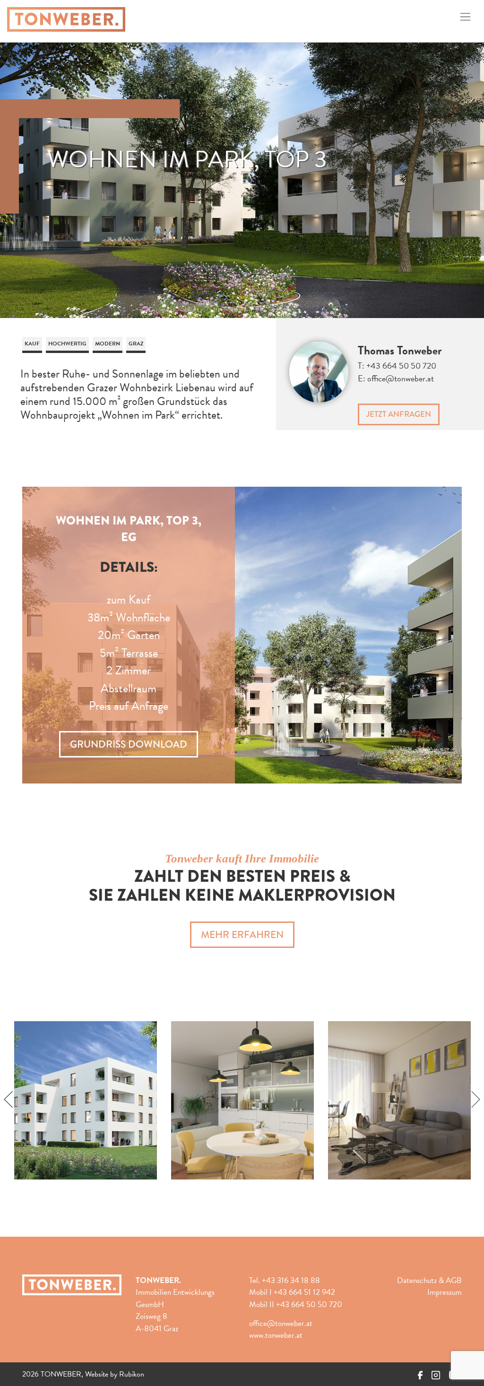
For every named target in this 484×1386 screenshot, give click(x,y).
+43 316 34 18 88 (291, 1280)
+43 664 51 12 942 (304, 1292)
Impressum (444, 1292)
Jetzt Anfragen (398, 414)
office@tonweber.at (400, 378)
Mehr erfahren (242, 935)
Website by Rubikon (114, 1374)
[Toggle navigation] (465, 17)
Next (475, 1099)
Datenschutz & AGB (429, 1280)
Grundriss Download (128, 744)
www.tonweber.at (275, 1335)
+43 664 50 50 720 (401, 365)
